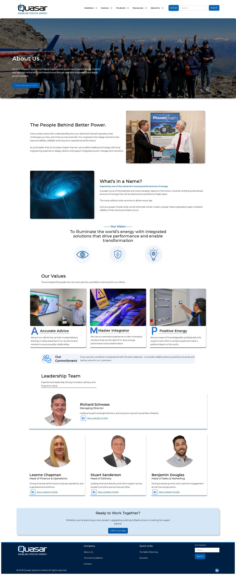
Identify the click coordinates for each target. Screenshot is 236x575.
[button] (90, 8)
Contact (174, 8)
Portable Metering (149, 552)
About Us (88, 552)
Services (144, 558)
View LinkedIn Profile (97, 418)
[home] (32, 9)
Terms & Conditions (93, 558)
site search (200, 545)
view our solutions (26, 85)
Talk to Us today (118, 530)
